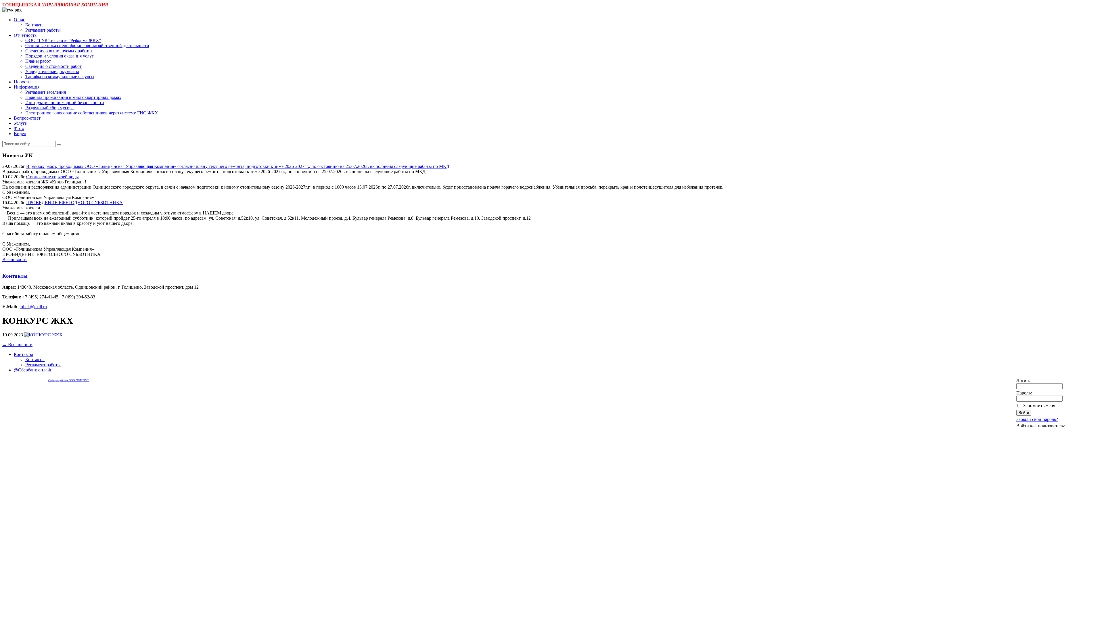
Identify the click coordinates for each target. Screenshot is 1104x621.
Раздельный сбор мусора (49, 107)
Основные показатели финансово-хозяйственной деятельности (87, 45)
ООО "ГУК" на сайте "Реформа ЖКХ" (63, 40)
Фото (19, 128)
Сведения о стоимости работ (53, 66)
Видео (20, 133)
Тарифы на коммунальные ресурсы (59, 76)
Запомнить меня (1039, 405)
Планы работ (38, 61)
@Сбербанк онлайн (33, 369)
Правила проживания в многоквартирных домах (73, 97)
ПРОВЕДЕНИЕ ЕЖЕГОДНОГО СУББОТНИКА (74, 202)
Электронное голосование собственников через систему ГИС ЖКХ (91, 112)
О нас (19, 19)
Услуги (21, 123)
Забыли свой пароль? (1037, 419)
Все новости (14, 259)
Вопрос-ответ (27, 118)
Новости (22, 81)
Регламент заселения (45, 92)
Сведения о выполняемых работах (59, 50)
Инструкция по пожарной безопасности (64, 102)
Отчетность (25, 35)
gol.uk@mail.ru (32, 306)
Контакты (35, 24)
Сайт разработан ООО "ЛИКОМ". (68, 380)
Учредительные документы (52, 71)
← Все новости (17, 344)
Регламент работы (43, 30)
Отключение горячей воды (52, 176)
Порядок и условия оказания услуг (59, 55)
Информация (26, 87)
